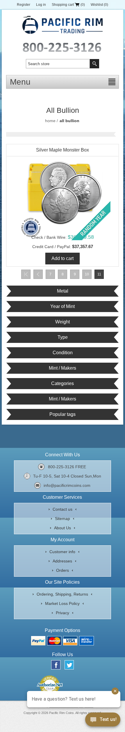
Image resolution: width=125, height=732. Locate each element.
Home (50, 120)
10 (87, 274)
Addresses (62, 561)
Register (23, 5)
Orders (62, 570)
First (26, 274)
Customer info (62, 551)
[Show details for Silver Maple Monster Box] (62, 192)
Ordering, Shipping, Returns (62, 594)
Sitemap (62, 518)
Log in (41, 5)
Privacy (62, 612)
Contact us (62, 509)
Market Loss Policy (62, 603)
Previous (38, 274)
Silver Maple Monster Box (62, 149)
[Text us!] (103, 720)
